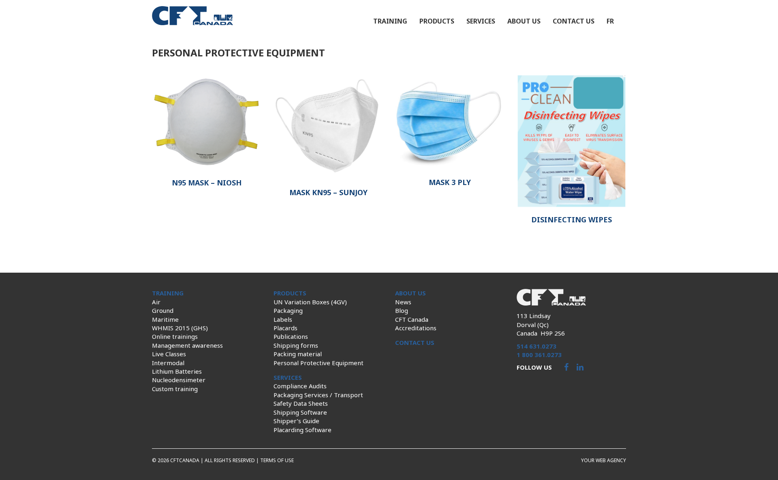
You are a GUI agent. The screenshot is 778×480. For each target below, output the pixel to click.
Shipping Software (300, 412)
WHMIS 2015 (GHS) (180, 328)
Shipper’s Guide (296, 421)
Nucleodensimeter (178, 380)
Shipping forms (296, 345)
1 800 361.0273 (539, 355)
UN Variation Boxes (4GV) (310, 302)
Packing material (298, 354)
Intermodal (168, 363)
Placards (285, 328)
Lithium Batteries (177, 371)
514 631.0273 (536, 346)
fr (610, 21)
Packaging (288, 310)
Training (390, 21)
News (403, 302)
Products (436, 21)
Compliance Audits (300, 386)
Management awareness (187, 345)
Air (156, 302)
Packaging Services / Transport (318, 395)
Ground (162, 310)
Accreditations (415, 328)
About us (524, 21)
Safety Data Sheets (301, 403)
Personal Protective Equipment (318, 363)
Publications (291, 336)
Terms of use (277, 460)
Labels (283, 319)
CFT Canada (411, 319)
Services (480, 21)
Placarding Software (302, 430)
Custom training (175, 389)
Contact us (573, 21)
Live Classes (169, 354)
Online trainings (175, 336)
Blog (401, 310)
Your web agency (603, 460)
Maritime (165, 319)
